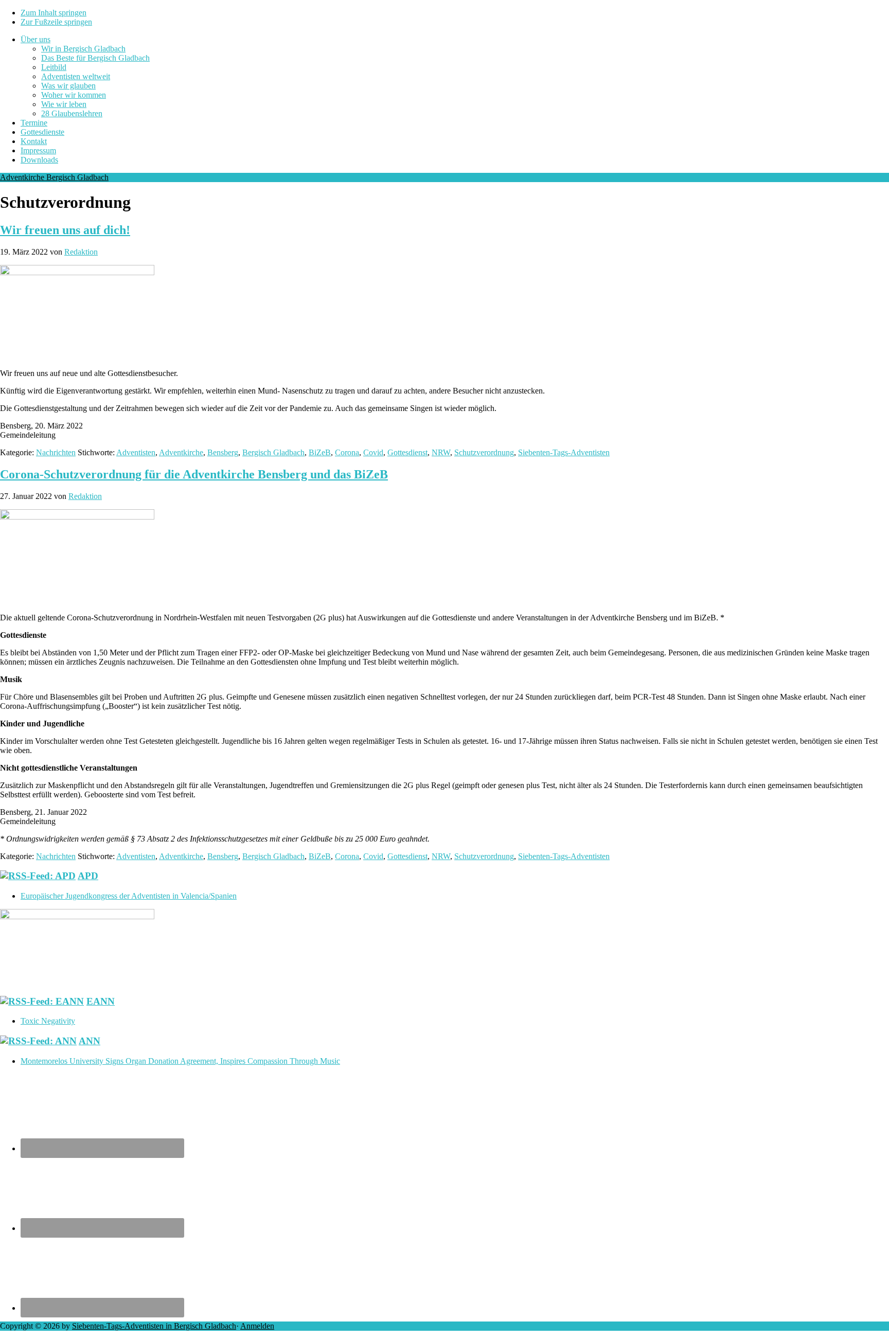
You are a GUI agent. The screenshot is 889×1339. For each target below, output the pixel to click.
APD (88, 875)
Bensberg (222, 452)
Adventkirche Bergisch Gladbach (54, 177)
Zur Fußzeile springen (56, 21)
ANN (89, 1041)
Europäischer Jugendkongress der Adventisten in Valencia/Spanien (129, 895)
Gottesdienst (407, 452)
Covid (373, 452)
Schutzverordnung (484, 452)
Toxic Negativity (48, 1020)
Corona (347, 452)
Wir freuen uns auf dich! (65, 230)
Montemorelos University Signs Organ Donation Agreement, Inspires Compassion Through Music (180, 1061)
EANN (100, 1001)
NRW (441, 452)
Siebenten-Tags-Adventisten (564, 452)
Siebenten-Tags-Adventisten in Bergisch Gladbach (154, 1326)
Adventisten (135, 452)
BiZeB (320, 452)
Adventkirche (181, 452)
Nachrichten (56, 452)
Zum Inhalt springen (53, 12)
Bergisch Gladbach (273, 452)
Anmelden (257, 1326)
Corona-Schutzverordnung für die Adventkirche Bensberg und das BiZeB (194, 474)
